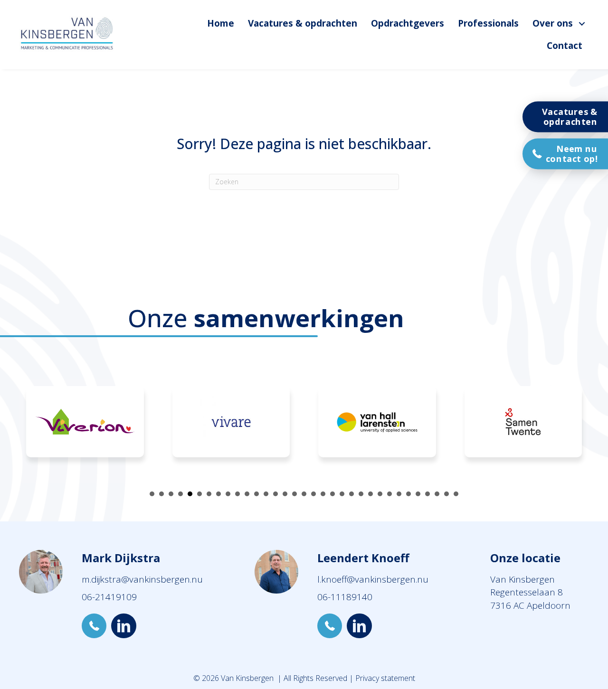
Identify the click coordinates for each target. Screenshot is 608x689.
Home (220, 23)
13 (266, 493)
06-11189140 (344, 597)
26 (389, 493)
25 (380, 493)
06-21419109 (109, 597)
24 (370, 493)
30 (427, 493)
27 (399, 493)
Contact (564, 45)
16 (294, 493)
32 (446, 493)
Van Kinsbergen (522, 579)
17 (304, 493)
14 (275, 493)
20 (332, 493)
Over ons (552, 23)
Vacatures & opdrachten (302, 23)
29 (418, 493)
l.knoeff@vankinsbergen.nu (372, 579)
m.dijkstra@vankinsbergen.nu (142, 579)
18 (313, 493)
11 (247, 493)
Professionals (488, 23)
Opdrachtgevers (407, 23)
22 (351, 493)
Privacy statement (385, 678)
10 (237, 493)
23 (361, 493)
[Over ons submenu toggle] (581, 23)
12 (256, 493)
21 (342, 493)
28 (408, 493)
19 (323, 493)
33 (456, 493)
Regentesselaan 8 (526, 592)
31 (437, 493)
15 (285, 493)
